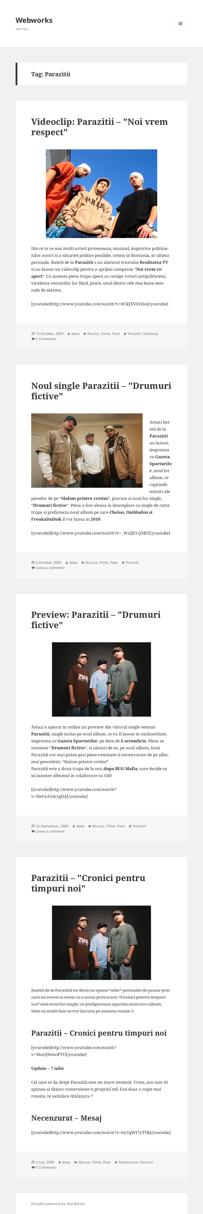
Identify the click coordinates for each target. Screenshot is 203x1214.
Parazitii (134, 333)
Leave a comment (50, 567)
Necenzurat (128, 1162)
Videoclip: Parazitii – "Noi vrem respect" (99, 127)
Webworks (34, 20)
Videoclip (150, 333)
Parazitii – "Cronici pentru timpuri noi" (88, 883)
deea (75, 333)
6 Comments (46, 1167)
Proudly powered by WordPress (58, 1203)
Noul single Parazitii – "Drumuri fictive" (101, 391)
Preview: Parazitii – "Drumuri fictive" (96, 620)
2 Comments (46, 338)
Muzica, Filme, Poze (103, 333)
